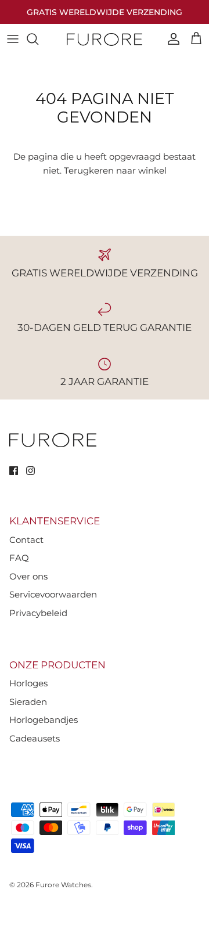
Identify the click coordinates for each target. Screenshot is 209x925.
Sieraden (28, 701)
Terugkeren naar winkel (115, 170)
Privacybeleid (38, 612)
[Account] (170, 39)
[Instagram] (30, 470)
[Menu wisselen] (13, 39)
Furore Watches (63, 884)
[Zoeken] (38, 39)
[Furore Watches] (104, 39)
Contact (26, 539)
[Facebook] (13, 470)
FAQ (19, 557)
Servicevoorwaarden (53, 594)
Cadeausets (34, 738)
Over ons (28, 576)
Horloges (28, 683)
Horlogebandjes (43, 719)
